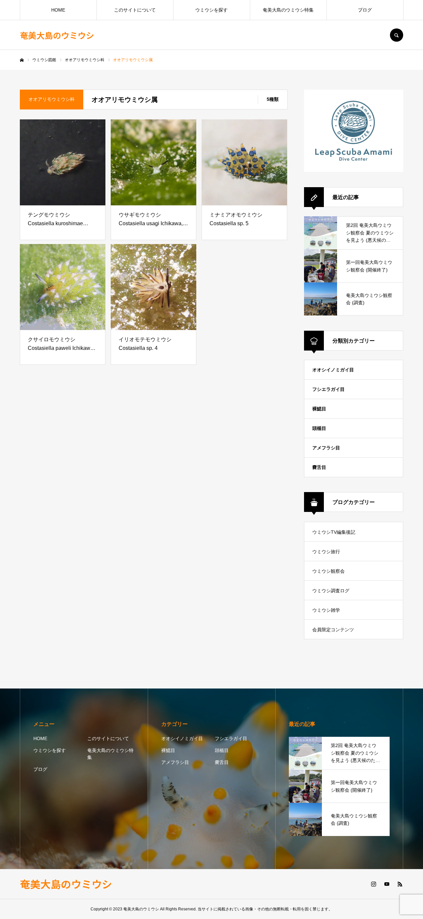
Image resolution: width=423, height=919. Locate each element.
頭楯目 (319, 428)
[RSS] (400, 884)
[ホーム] (22, 60)
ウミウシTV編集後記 (333, 532)
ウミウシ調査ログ (330, 590)
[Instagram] (373, 884)
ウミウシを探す (211, 10)
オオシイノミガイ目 (333, 369)
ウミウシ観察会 (328, 571)
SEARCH (396, 35)
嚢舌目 (319, 467)
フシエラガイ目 (328, 389)
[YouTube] (386, 884)
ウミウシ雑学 (326, 610)
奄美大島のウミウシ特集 (288, 10)
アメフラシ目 (326, 447)
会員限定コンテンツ (333, 629)
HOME (58, 10)
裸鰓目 (319, 408)
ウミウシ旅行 (326, 551)
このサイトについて (135, 10)
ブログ (365, 10)
